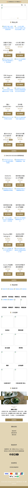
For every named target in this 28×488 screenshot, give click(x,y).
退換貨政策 (14, 433)
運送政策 (14, 431)
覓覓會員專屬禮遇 (14, 467)
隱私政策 (14, 434)
